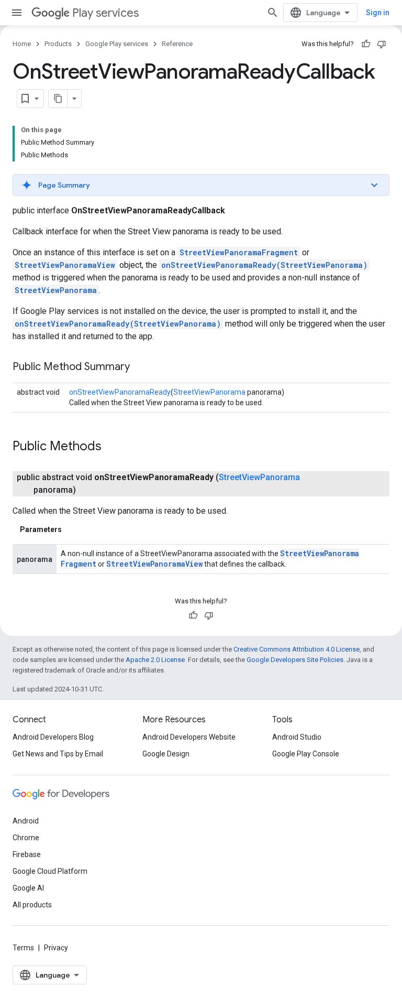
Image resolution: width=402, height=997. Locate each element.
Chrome (26, 837)
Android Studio (296, 737)
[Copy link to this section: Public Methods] (112, 447)
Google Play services (116, 44)
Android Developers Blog (53, 737)
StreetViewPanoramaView (65, 265)
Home (22, 44)
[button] (201, 185)
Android (26, 821)
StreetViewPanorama (56, 290)
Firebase (27, 854)
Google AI (28, 888)
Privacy (56, 948)
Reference (177, 44)
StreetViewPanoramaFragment (239, 252)
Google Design (165, 754)
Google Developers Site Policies (295, 660)
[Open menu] (16, 12)
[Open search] (272, 12)
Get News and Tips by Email (58, 754)
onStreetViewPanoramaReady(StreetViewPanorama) (264, 265)
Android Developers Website (189, 737)
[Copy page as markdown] (58, 98)
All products (32, 905)
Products (58, 44)
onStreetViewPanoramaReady (120, 392)
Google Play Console (305, 754)
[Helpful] (366, 44)
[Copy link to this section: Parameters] (72, 529)
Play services (105, 13)
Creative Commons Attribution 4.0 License (296, 649)
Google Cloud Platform (50, 871)
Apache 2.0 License (155, 660)
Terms (23, 948)
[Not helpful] (381, 44)
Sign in (377, 12)
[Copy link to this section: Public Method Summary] (140, 367)
